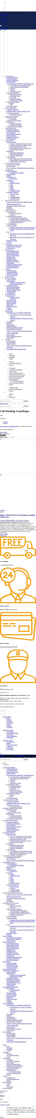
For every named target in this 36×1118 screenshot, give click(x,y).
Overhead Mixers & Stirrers (14, 329)
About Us (11, 361)
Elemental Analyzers (12, 260)
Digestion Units (11, 257)
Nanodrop (12, 88)
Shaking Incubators (12, 240)
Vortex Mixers (10, 338)
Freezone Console (11, 270)
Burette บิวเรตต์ (14, 194)
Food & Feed (12, 371)
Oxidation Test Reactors (13, 266)
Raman (12, 103)
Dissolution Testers (15, 96)
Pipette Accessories (12, 306)
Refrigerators (10, 151)
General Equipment (12, 736)
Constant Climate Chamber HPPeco (19, 219)
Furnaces (9, 242)
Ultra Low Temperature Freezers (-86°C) (21, 143)
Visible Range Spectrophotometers (19, 87)
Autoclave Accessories (13, 113)
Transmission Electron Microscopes (16, 206)
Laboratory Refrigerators (16, 154)
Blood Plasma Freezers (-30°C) (18, 146)
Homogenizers (10, 324)
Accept (2, 1117)
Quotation (9, 721)
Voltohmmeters (11, 293)
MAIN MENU (7, 717)
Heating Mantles (11, 344)
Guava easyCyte (11, 248)
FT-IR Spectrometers (12, 77)
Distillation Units (11, 258)
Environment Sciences (15, 378)
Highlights (12, 357)
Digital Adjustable (15, 297)
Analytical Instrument (12, 733)
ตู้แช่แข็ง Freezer (11, 142)
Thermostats (10, 347)
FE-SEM (9, 207)
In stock (5, 423)
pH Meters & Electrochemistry (15, 327)
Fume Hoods (10, 122)
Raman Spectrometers (12, 80)
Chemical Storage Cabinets (14, 120)
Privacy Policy (10, 742)
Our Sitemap (10, 749)
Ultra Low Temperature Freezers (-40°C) (21, 145)
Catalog (11, 358)
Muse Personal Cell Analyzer (14, 245)
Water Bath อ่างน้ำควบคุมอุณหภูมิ (16, 349)
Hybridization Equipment (13, 287)
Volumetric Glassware (12, 192)
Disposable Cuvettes (15, 91)
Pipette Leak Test (11, 303)
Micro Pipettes (10, 296)
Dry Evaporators (11, 166)
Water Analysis (11, 335)
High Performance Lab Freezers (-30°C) (20, 148)
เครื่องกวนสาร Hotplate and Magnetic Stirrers (19, 345)
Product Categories (8, 730)
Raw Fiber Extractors (12, 267)
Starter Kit (12, 299)
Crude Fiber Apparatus (13, 251)
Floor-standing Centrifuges (14, 134)
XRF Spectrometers (12, 106)
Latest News (10, 748)
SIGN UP (4, 16)
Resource (9, 725)
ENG (5, 22)
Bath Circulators (11, 341)
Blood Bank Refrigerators (17, 152)
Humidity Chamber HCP (16, 222)
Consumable (10, 737)
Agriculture (12, 368)
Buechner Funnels (15, 183)
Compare (2, 510)
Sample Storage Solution (16, 149)
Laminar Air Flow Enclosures (14, 126)
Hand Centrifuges (11, 135)
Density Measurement (12, 254)
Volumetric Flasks (15, 199)
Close (1, 512)
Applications (10, 722)
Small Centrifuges (11, 138)
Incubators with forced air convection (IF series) (22, 227)
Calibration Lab (13, 387)
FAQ (10, 395)
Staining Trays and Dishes (17, 172)
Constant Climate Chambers (14, 216)
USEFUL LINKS (8, 740)
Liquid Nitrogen (11, 157)
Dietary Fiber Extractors (13, 255)
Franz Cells (13, 97)
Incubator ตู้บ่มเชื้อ (12, 225)
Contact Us (10, 727)
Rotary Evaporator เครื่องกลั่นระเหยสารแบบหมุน (20, 168)
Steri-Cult (12, 215)
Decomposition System (13, 252)
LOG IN (8, 16)
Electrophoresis (11, 281)
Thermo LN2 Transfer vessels (18, 161)
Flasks (11, 187)
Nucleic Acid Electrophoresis (17, 282)
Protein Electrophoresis (16, 284)
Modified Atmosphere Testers (14, 264)
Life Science (10, 734)
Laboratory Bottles (15, 190)
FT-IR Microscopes (12, 79)
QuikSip (9, 308)
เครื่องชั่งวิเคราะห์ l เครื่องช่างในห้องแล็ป (19, 313)
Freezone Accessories (12, 273)
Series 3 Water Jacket (15, 213)
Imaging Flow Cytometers (14, 246)
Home (1, 426)
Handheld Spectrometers (13, 102)
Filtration (9, 175)
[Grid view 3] (3, 435)
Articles (11, 394)
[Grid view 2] (1, 435)
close (1, 415)
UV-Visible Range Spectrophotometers (20, 85)
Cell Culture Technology (15, 369)
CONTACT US (5, 19)
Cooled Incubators (11, 224)
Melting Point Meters (15, 99)
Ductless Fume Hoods (16, 125)
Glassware (9, 180)
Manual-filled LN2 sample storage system (21, 160)
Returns (9, 743)
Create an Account (5, 1104)
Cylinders (12, 196)
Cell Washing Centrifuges (13, 131)
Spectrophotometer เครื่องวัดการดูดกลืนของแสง (20, 83)
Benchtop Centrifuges (12, 129)
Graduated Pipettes (15, 197)
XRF (11, 105)
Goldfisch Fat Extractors (13, 261)
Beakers (12, 181)
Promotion (12, 355)
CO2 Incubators (11, 212)
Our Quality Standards (15, 363)
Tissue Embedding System (14, 290)
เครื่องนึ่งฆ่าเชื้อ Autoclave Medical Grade (18, 111)
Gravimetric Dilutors (12, 285)
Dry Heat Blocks (11, 342)
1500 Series (13, 119)
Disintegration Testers (16, 94)
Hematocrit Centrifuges (13, 137)
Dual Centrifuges (11, 132)
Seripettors (9, 309)
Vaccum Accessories (12, 275)
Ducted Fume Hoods (15, 123)
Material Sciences (14, 379)
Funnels (12, 189)
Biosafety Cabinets (12, 117)
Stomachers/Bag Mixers (13, 288)
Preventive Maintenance (15, 389)
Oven (8, 232)
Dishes (12, 186)
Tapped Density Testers (16, 100)
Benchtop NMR (11, 82)
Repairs (11, 391)
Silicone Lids (13, 178)
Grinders (9, 323)
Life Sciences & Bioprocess (16, 376)
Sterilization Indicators (16, 114)
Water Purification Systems (14, 336)
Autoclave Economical (13, 109)
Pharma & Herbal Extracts (16, 373)
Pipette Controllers (11, 302)
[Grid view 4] (4, 435)
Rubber (11, 384)
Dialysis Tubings (11, 174)
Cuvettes (12, 90)
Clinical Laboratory (12, 171)
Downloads (12, 397)
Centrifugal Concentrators (13, 164)
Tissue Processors (11, 291)
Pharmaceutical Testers (13, 93)
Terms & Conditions (12, 745)
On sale (5, 421)
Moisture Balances (11, 326)
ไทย (2, 22)
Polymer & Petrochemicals (16, 383)
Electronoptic (10, 731)
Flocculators (10, 321)
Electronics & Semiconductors (17, 374)
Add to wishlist (4, 534)
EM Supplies (10, 209)
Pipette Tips (10, 305)
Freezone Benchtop (12, 272)
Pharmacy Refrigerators (16, 155)
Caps (11, 184)
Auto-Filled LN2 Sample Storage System (21, 158)
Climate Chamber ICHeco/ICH (18, 218)
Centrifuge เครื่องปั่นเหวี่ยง (10, 426)
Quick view (3, 535)
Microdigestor (10, 263)
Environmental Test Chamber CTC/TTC (20, 221)
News (10, 354)
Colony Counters (11, 279)
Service (9, 724)
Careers (11, 365)
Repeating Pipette (11, 300)
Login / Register (7, 1088)
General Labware (11, 177)
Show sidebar (3, 432)
